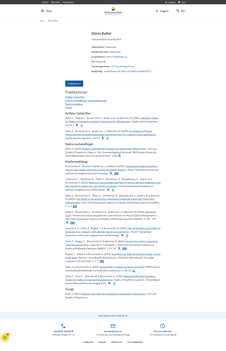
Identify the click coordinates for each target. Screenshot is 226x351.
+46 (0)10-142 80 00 (63, 331)
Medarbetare (68, 2)
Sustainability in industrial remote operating (122, 266)
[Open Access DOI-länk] (81, 125)
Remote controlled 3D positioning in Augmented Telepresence (114, 293)
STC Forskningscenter (122, 66)
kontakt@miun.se (113, 331)
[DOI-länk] (116, 173)
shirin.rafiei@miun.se (116, 56)
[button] (5, 337)
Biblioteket (55, 2)
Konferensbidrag (74, 104)
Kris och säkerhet (163, 331)
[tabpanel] (113, 195)
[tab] (74, 84)
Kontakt (102, 342)
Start (42, 21)
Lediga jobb (88, 342)
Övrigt (68, 107)
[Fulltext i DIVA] (77, 125)
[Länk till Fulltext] (133, 271)
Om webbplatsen (135, 342)
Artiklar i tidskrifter (75, 97)
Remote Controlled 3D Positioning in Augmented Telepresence (114, 148)
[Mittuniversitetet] (113, 10)
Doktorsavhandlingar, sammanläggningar (86, 100)
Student (45, 2)
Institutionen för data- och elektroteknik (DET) (128, 71)
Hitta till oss (116, 342)
